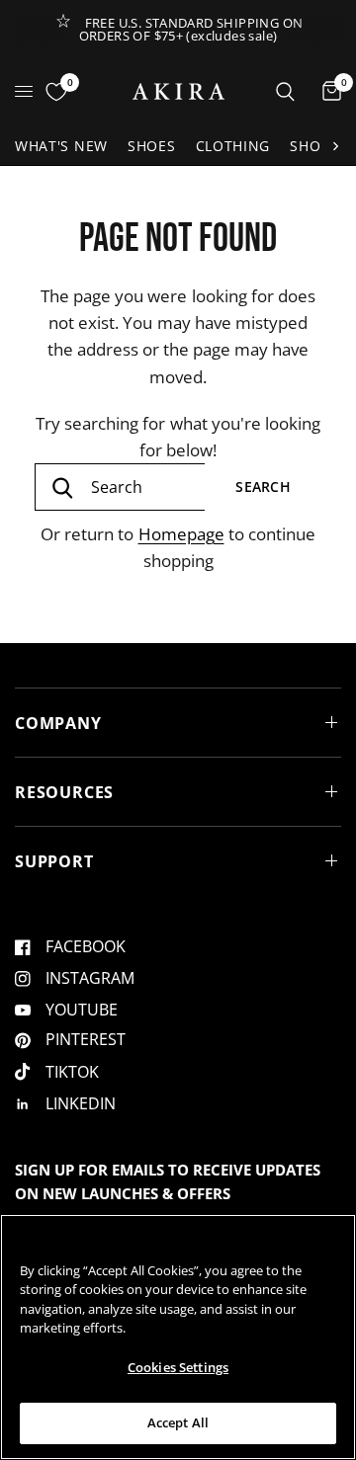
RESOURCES (64, 792)
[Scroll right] (335, 146)
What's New (61, 145)
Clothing (233, 145)
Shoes (152, 145)
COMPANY (58, 723)
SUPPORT (54, 861)
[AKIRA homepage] (178, 91)
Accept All (178, 1422)
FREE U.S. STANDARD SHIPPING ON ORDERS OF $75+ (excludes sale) (191, 29)
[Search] (285, 91)
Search (263, 486)
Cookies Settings (178, 1367)
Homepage (181, 534)
